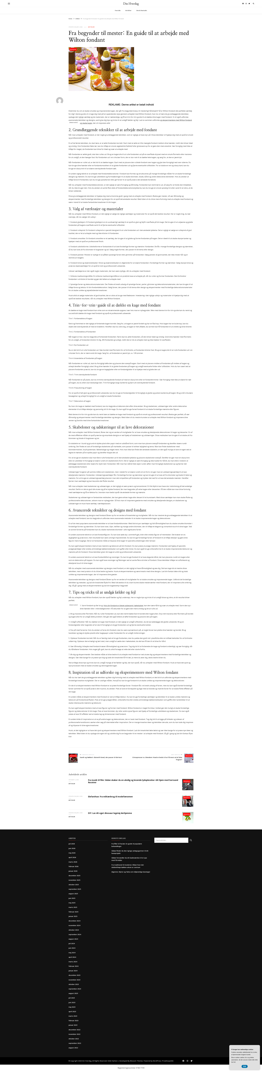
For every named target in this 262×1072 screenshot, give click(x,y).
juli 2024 (72, 943)
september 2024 (75, 934)
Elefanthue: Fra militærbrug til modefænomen (110, 796)
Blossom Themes (136, 1061)
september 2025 (75, 889)
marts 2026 (73, 862)
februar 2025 (73, 912)
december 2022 (74, 1030)
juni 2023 (72, 1002)
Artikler (128, 10)
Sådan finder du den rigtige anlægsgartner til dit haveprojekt (129, 852)
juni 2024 (72, 948)
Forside (118, 10)
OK (244, 1066)
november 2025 (74, 880)
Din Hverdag (131, 4)
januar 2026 (73, 871)
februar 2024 (73, 966)
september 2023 (75, 989)
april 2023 (72, 1011)
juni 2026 (72, 848)
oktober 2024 (74, 930)
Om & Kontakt (141, 10)
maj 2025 (72, 903)
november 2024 (74, 925)
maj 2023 (72, 1007)
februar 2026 (73, 866)
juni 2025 (72, 898)
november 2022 (74, 1034)
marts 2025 (73, 907)
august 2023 (73, 993)
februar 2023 (73, 1020)
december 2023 (74, 975)
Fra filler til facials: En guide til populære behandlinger (126, 845)
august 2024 (73, 939)
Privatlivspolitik (167, 1061)
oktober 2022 (74, 1039)
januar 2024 (73, 971)
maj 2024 (72, 953)
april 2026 (72, 857)
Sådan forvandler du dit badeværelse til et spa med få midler (129, 859)
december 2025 (74, 875)
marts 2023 (73, 1016)
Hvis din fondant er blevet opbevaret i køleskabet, (124, 605)
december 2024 (74, 921)
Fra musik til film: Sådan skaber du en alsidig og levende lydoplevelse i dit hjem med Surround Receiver (133, 781)
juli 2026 (72, 844)
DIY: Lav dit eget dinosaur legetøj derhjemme (110, 813)
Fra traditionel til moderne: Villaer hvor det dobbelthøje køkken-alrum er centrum (127, 866)
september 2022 (75, 1043)
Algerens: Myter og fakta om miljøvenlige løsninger (130, 872)
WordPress (157, 1061)
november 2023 (74, 980)
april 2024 (72, 957)
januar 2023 (73, 1025)
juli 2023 (72, 998)
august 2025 (73, 894)
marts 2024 (73, 962)
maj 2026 (72, 853)
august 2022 (73, 1048)
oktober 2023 (74, 984)
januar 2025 (73, 916)
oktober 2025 (74, 885)
